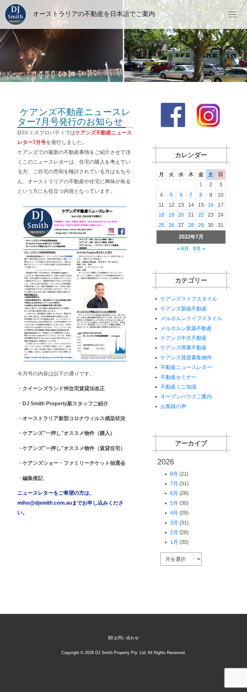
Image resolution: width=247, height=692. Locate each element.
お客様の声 (173, 406)
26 (171, 225)
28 (191, 225)
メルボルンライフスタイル (191, 318)
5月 (174, 503)
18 (161, 215)
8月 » (199, 248)
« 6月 (183, 248)
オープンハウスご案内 (186, 396)
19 (171, 215)
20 (181, 215)
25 (161, 225)
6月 (174, 493)
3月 (174, 523)
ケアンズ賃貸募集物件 (186, 357)
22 (201, 215)
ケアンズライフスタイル (188, 298)
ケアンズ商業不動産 (183, 347)
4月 (174, 513)
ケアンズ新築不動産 (183, 308)
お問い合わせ (126, 637)
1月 (174, 542)
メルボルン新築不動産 (186, 328)
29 (201, 225)
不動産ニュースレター (186, 367)
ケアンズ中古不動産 (183, 338)
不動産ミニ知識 (178, 387)
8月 (174, 474)
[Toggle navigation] (233, 14)
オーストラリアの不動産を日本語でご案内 (93, 13)
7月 (174, 483)
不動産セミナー (178, 377)
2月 (174, 532)
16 (211, 205)
